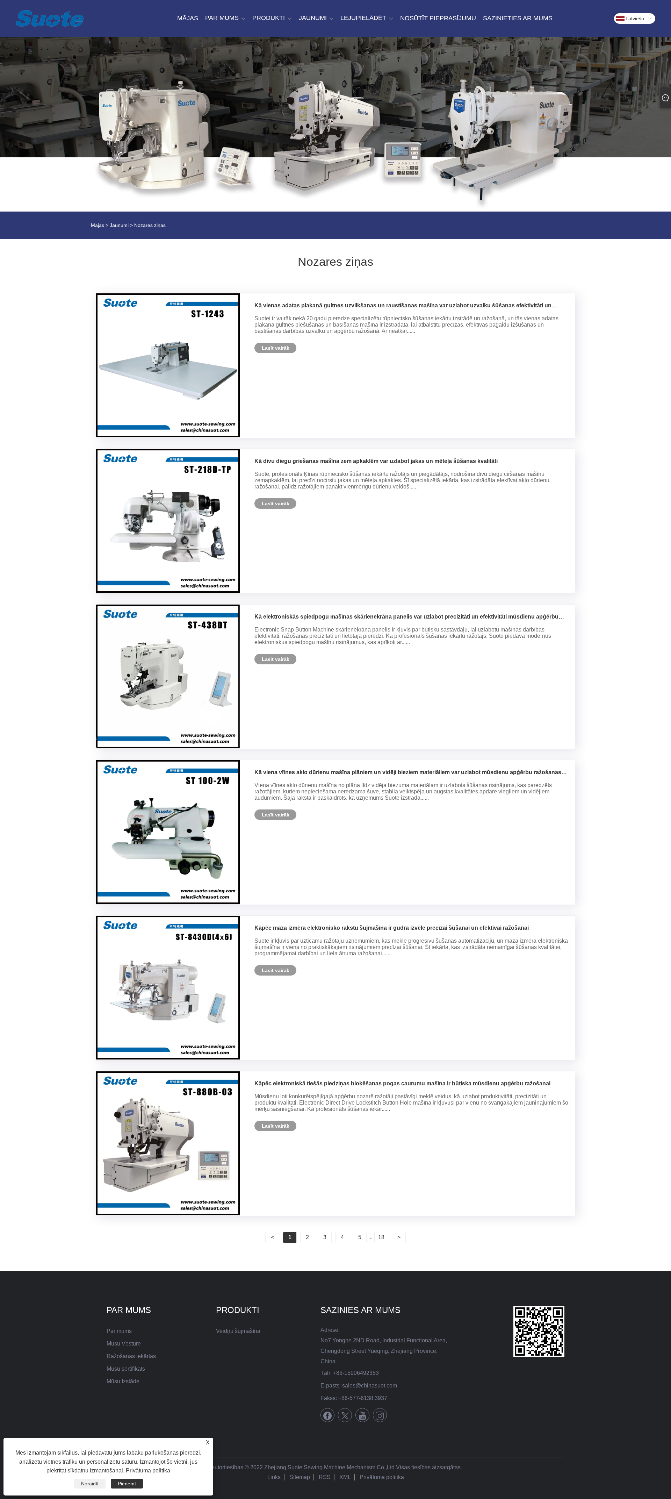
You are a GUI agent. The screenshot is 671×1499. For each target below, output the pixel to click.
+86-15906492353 (356, 1373)
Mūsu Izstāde (123, 1381)
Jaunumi (119, 225)
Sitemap (299, 1477)
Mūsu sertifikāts (126, 1369)
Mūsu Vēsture (124, 1344)
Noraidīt (90, 1483)
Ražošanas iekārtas (131, 1356)
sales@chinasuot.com (369, 1386)
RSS (325, 1477)
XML (345, 1477)
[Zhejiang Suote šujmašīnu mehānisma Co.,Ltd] (50, 18)
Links (274, 1477)
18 (381, 1237)
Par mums (119, 1331)
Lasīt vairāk (275, 348)
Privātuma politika (382, 1477)
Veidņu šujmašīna (238, 1331)
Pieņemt (127, 1483)
